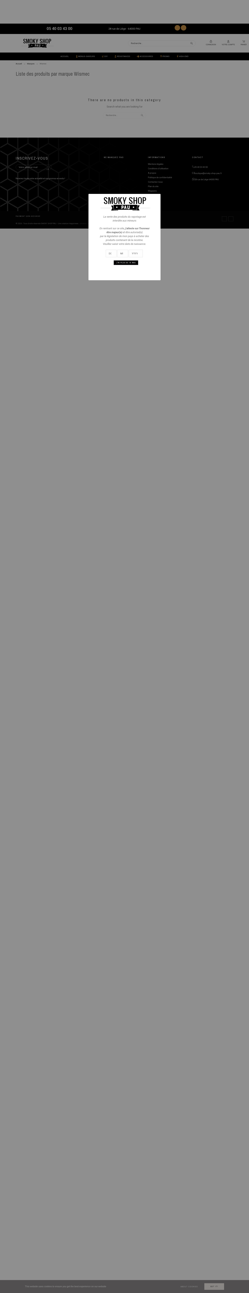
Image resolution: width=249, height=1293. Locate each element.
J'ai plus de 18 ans (126, 263)
